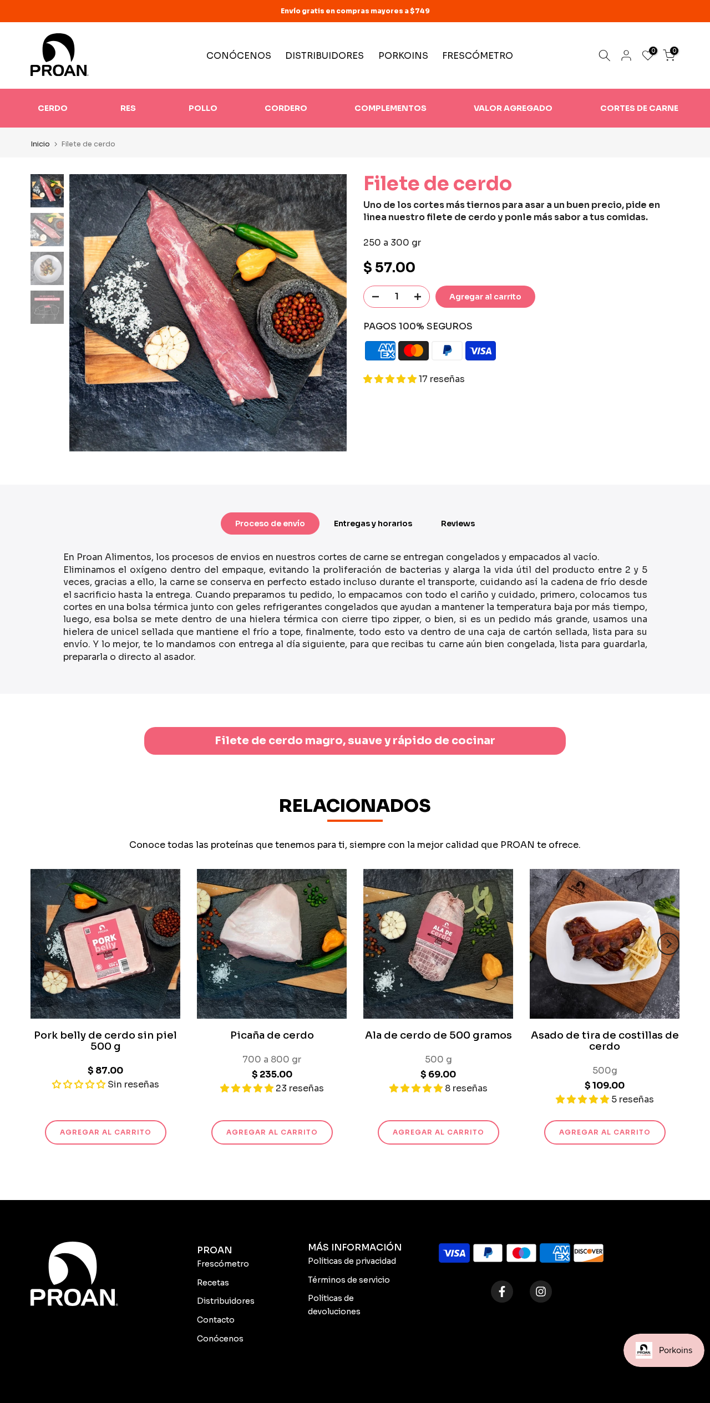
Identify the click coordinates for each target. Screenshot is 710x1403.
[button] (391, 379)
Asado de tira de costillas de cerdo (605, 1041)
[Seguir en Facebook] (502, 1291)
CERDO (53, 108)
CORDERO (286, 108)
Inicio (40, 144)
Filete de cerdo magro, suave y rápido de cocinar (355, 741)
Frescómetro (223, 1264)
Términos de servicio (349, 1280)
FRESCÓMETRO (477, 56)
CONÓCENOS (238, 56)
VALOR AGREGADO (513, 108)
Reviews (458, 523)
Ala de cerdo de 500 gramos (438, 1035)
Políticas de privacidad (352, 1261)
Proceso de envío (270, 523)
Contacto (216, 1320)
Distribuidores (226, 1301)
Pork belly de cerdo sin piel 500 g (105, 1041)
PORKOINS (403, 56)
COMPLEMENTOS (390, 108)
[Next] (668, 944)
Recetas (213, 1283)
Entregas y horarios (373, 523)
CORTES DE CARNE (639, 108)
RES (128, 108)
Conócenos (220, 1339)
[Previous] (42, 944)
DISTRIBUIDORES (324, 56)
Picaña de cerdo (272, 1035)
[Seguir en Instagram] (541, 1291)
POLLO (203, 108)
